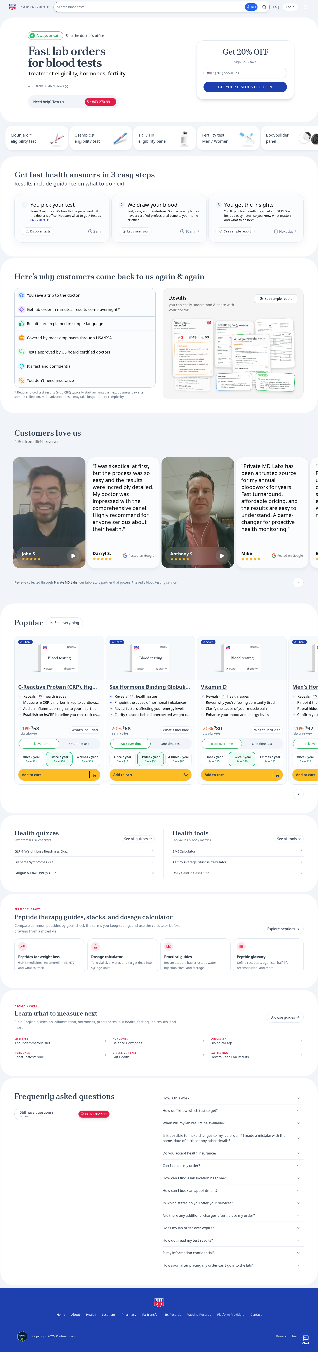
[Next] (304, 138)
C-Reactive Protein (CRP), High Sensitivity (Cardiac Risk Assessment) (59, 686)
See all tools (287, 838)
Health (91, 1314)
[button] (233, 343)
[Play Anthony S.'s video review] (222, 556)
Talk (253, 7)
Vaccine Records (199, 1314)
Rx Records (173, 1314)
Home (61, 1314)
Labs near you (137, 231)
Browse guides (283, 1017)
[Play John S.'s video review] (73, 556)
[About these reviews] (66, 86)
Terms (296, 1336)
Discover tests (40, 231)
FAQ (276, 7)
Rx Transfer (150, 1314)
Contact (256, 1314)
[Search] (264, 7)
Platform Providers (230, 1314)
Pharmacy (129, 1314)
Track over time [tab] (39, 744)
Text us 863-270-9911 (34, 7)
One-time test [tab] (79, 744)
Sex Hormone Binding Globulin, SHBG (150, 686)
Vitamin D (214, 686)
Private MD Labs (66, 582)
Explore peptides (281, 928)
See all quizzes (136, 838)
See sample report (237, 231)
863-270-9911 (103, 101)
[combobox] (209, 73)
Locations (109, 1314)
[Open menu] (305, 7)
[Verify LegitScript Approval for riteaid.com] (22, 1336)
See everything (67, 622)
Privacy (281, 1336)
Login (290, 7)
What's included (84, 730)
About (75, 1314)
